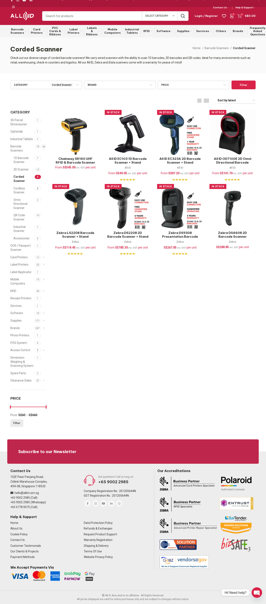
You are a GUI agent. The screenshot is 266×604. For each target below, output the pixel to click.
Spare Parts (18, 373)
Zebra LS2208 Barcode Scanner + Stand (75, 235)
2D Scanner (21, 169)
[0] (231, 16)
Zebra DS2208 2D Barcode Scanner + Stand (127, 235)
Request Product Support (100, 534)
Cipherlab (16, 131)
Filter (243, 85)
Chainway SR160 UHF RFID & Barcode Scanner (75, 160)
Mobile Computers (17, 281)
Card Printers (19, 257)
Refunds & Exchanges (98, 528)
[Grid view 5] (206, 101)
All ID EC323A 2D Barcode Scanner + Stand (180, 160)
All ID (128, 167)
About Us (16, 528)
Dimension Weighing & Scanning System (21, 361)
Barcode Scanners (217, 48)
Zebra (75, 241)
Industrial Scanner (20, 229)
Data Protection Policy (98, 522)
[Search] (183, 16)
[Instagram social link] (95, 503)
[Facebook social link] (88, 503)
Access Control (20, 350)
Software (16, 313)
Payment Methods (22, 557)
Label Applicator (21, 272)
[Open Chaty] (257, 592)
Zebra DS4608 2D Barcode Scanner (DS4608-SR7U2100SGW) (232, 238)
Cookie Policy (19, 534)
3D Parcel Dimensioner (18, 122)
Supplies (16, 320)
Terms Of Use (93, 551)
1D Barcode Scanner (21, 160)
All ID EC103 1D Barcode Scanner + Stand (128, 160)
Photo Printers (19, 335)
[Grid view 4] (199, 101)
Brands (15, 328)
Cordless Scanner (19, 190)
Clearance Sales (21, 380)
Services (16, 305)
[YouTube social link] (103, 503)
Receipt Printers (20, 298)
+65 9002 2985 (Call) (23, 497)
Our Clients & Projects (24, 551)
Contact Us (17, 540)
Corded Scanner (19, 179)
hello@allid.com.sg (27, 493)
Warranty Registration (98, 540)
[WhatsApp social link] (13, 7)
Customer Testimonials (25, 545)
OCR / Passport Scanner (20, 247)
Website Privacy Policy (98, 557)
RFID (13, 291)
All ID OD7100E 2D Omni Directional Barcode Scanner (232, 162)
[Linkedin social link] (111, 503)
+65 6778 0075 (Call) (23, 507)
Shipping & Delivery (96, 545)
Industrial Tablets (21, 139)
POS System (18, 342)
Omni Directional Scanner (20, 204)
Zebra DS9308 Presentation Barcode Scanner (180, 236)
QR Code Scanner (19, 217)
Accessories (22, 238)
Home (197, 48)
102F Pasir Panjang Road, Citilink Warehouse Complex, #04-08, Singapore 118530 (28, 481)
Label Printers (19, 264)
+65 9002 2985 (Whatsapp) (28, 502)
